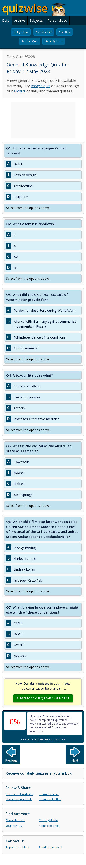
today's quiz (40, 85)
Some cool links (49, 826)
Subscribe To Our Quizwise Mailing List (43, 698)
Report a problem (17, 847)
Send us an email (50, 847)
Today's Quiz (20, 32)
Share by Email (49, 794)
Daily (5, 20)
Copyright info (48, 820)
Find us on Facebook (19, 794)
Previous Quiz (43, 32)
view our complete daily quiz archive (43, 739)
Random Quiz (30, 41)
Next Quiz (65, 32)
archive (20, 91)
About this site (15, 820)
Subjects (36, 20)
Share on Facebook (19, 799)
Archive (19, 20)
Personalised (57, 20)
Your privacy (14, 826)
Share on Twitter (50, 799)
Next (74, 760)
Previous (11, 760)
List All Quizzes (53, 41)
